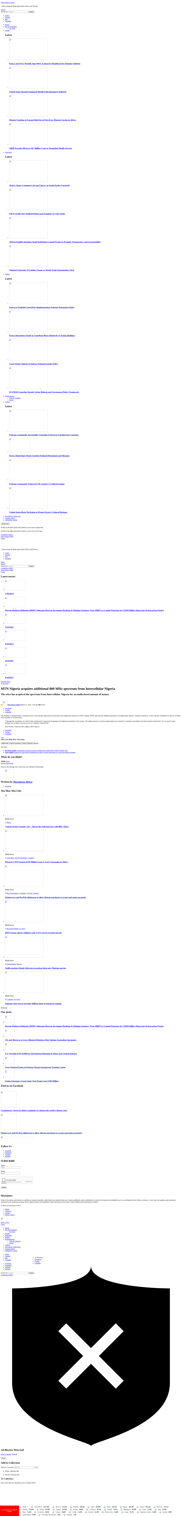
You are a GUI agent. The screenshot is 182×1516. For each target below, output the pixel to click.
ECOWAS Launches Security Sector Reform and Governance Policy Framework (44, 392)
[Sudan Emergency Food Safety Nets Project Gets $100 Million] (93, 1074)
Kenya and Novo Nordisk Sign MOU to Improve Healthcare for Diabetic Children (44, 63)
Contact (7, 1213)
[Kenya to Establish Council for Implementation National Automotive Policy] (95, 293)
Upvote (3, 763)
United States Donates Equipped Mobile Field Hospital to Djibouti (37, 92)
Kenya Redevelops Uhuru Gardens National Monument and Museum (39, 456)
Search (31, 12)
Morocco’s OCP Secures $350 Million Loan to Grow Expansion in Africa (36, 862)
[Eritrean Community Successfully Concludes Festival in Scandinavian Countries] (95, 421)
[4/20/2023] (93, 635)
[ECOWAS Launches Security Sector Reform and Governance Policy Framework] (95, 378)
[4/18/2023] (93, 669)
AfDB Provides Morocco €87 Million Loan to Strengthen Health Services (40, 148)
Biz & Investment (11, 27)
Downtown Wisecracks (13, 516)
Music (9, 822)
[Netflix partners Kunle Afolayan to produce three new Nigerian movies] (93, 947)
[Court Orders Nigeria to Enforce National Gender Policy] (95, 350)
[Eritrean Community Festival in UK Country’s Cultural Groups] (95, 470)
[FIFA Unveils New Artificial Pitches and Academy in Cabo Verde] (95, 200)
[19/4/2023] (93, 652)
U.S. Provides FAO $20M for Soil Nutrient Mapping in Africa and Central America (41, 1054)
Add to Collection (28, 743)
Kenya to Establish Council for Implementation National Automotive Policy (41, 307)
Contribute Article (7, 535)
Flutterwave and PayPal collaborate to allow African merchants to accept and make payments (45, 897)
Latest (7, 15)
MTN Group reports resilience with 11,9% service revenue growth (33, 933)
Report (36, 743)
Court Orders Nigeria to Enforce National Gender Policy (33, 364)
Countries (31, 858)
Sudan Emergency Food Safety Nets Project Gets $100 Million (32, 1081)
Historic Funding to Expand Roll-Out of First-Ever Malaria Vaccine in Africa (42, 120)
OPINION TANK (11, 520)
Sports (11, 400)
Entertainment (9, 396)
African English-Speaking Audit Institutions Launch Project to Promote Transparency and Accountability (55, 242)
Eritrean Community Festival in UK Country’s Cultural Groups (37, 484)
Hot (6, 19)
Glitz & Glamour (15, 398)
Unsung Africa (10, 518)
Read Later (5, 743)
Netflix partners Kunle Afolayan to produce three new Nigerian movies (35, 968)
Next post (4, 1008)
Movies (19, 964)
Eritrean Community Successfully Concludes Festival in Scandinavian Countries (43, 435)
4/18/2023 (9, 677)
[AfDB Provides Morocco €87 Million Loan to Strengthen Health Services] (95, 134)
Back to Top (5, 1222)
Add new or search (7, 1467)
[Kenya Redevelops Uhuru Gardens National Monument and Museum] (95, 445)
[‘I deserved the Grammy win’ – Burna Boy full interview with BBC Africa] (93, 805)
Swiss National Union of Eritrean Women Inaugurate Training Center (35, 1067)
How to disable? (6, 1454)
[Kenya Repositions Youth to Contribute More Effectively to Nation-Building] (95, 321)
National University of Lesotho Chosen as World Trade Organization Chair (41, 270)
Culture (7, 402)
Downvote (9, 763)
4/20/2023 (9, 644)
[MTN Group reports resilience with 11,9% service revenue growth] (93, 911)
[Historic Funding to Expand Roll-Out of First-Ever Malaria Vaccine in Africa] (95, 106)
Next (8, 682)
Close (3, 1224)
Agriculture (10, 858)
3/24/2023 (9, 627)
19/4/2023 (9, 661)
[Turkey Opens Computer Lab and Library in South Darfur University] (95, 171)
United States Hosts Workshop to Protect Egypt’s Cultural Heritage (38, 512)
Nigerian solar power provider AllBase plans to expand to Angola (33, 1003)
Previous (4, 682)
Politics (7, 274)
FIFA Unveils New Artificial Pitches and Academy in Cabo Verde (37, 214)
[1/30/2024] (93, 585)
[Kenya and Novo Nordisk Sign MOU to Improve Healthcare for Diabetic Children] (95, 49)
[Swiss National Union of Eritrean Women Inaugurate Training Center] (93, 1060)
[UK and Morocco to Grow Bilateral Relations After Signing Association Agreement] (93, 1033)
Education (8, 152)
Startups (36, 893)
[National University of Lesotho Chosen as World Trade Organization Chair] (95, 256)
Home (7, 25)
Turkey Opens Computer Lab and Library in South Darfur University (39, 185)
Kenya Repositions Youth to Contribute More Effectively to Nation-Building (42, 335)
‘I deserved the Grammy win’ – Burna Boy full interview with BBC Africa (37, 826)
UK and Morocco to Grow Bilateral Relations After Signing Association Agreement (40, 1040)
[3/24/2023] (93, 619)
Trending (8, 21)
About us (8, 1211)
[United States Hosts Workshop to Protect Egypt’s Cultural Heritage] (95, 498)
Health (7, 30)
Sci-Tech (12, 28)
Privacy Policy (10, 1215)
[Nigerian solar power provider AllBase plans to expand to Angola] (93, 982)
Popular (7, 17)
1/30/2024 (9, 594)
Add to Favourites (15, 743)
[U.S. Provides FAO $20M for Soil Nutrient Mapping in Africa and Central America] (93, 1047)
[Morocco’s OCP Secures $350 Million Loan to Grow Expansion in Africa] (93, 841)
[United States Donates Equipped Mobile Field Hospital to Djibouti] (95, 78)
